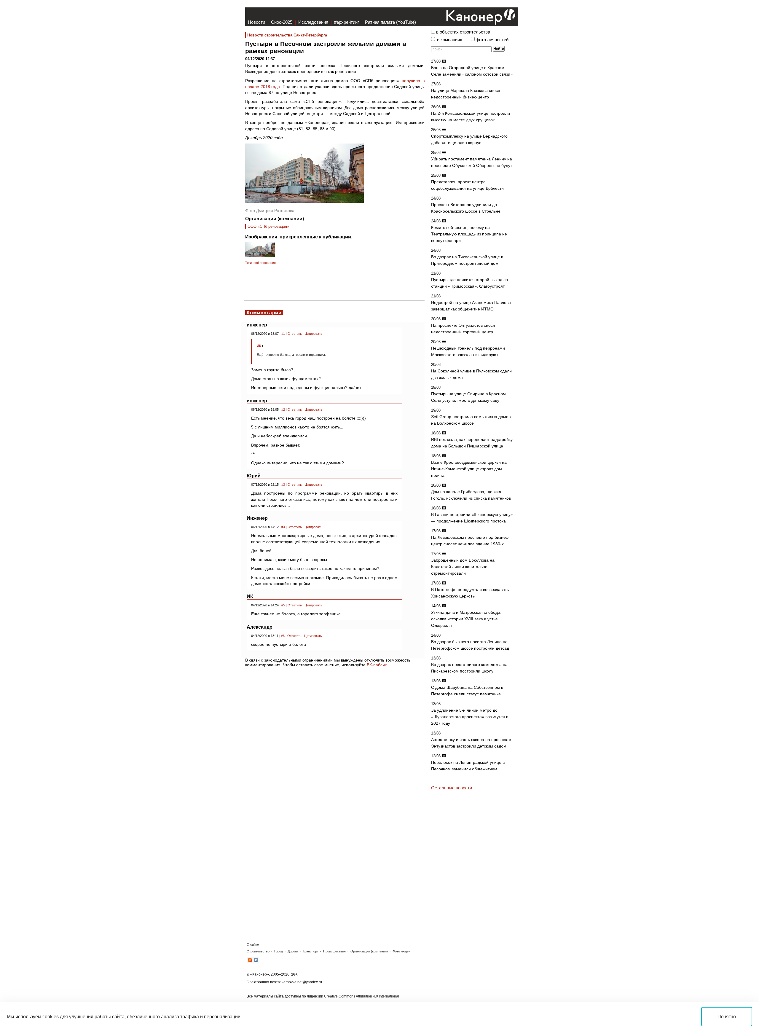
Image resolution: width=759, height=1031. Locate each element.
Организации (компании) (369, 951)
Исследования (313, 22)
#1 (283, 333)
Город (278, 951)
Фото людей (401, 951)
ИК (259, 346)
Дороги (293, 951)
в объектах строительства (463, 32)
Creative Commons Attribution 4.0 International (361, 996)
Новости (256, 22)
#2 (283, 409)
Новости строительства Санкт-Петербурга (287, 35)
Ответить (295, 333)
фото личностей (492, 39)
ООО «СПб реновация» (268, 226)
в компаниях (449, 39)
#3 (283, 484)
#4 (283, 527)
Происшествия (334, 951)
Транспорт (310, 951)
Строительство (258, 951)
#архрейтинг (346, 22)
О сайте (253, 944)
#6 (283, 636)
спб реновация (264, 262)
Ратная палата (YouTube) (390, 22)
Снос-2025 (281, 22)
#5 (283, 605)
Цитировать (313, 333)
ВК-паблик (377, 664)
